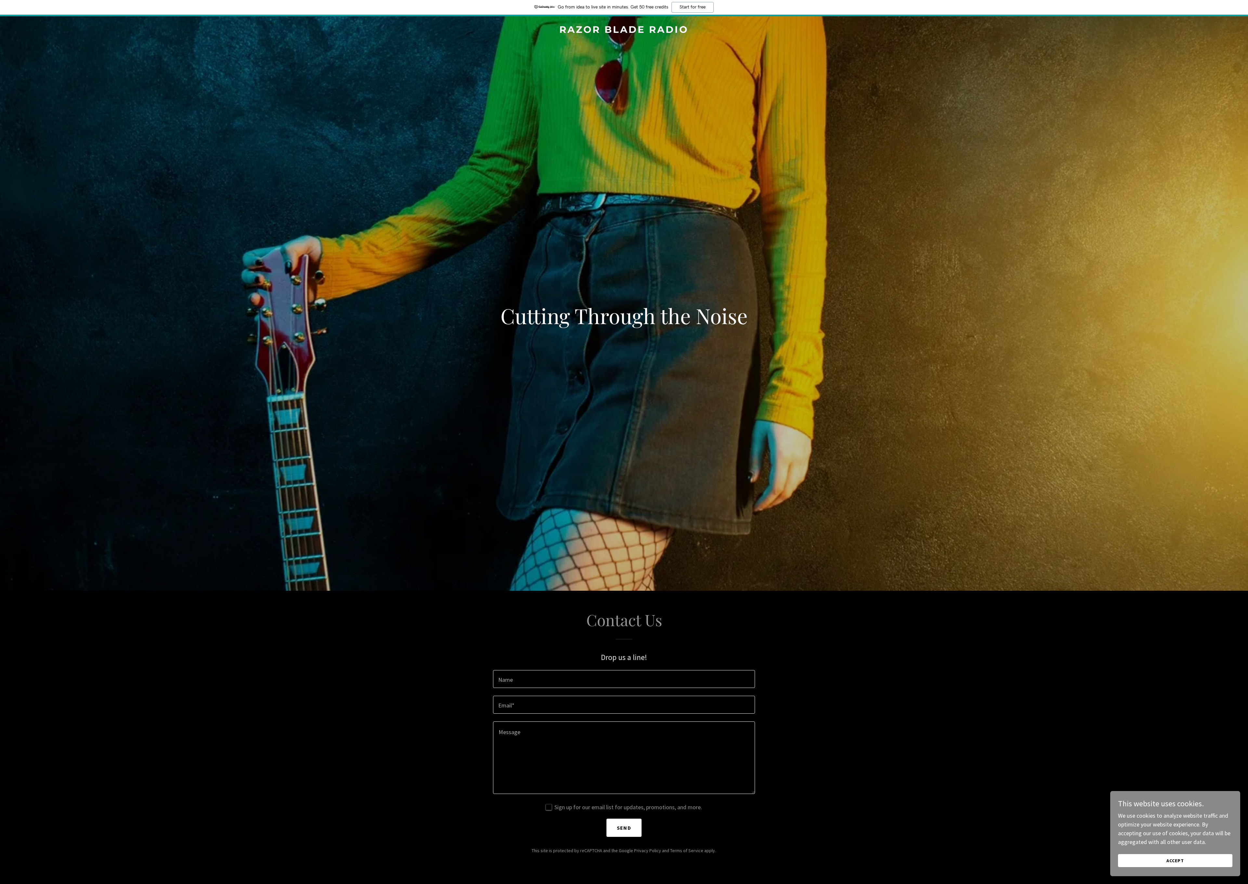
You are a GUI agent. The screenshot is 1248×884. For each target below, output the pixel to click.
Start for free (693, 7)
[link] (623, 30)
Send (624, 828)
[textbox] (624, 679)
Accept (1175, 861)
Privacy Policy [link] (647, 850)
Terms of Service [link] (686, 850)
